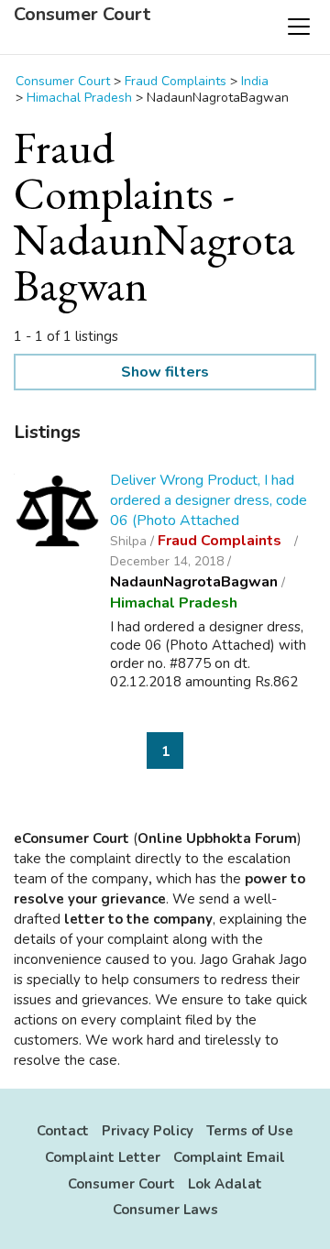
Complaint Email (229, 1157)
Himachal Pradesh (173, 603)
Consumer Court (82, 15)
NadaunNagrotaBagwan (194, 582)
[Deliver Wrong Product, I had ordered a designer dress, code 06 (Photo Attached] (57, 513)
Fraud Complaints (221, 541)
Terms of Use (249, 1131)
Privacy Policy (147, 1131)
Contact (63, 1131)
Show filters (165, 372)
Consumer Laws (165, 1209)
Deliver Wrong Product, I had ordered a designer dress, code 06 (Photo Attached (208, 500)
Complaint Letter (102, 1157)
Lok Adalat (225, 1184)
